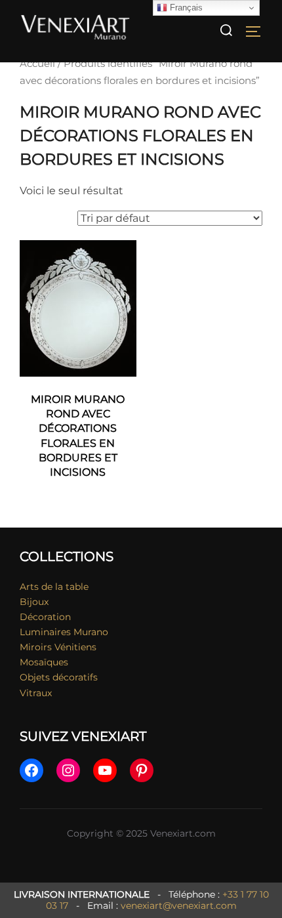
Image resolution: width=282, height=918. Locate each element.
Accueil (37, 64)
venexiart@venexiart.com (179, 905)
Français (185, 7)
